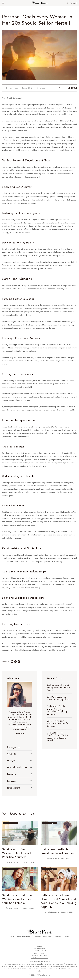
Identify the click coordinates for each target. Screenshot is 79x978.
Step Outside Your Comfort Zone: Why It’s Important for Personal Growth (57, 737)
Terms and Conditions (24, 936)
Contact (66, 936)
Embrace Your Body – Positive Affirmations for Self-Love (57, 723)
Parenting (11, 774)
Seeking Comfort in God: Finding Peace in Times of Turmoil (58, 687)
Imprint (12, 936)
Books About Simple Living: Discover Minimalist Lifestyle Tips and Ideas (57, 710)
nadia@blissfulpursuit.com (39, 958)
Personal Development (8, 12)
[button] (3, 3)
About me (58, 936)
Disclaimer (37, 936)
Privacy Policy (47, 936)
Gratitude (11, 754)
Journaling (11, 781)
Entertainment (13, 788)
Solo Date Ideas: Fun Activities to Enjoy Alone (58, 698)
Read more (20, 733)
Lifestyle (11, 760)
